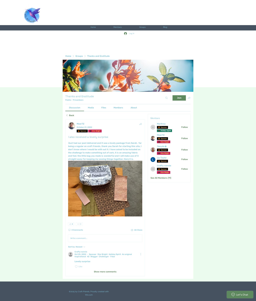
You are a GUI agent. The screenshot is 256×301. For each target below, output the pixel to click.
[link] (74, 107)
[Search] (166, 98)
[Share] (140, 124)
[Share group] (189, 97)
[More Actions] (140, 254)
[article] (105, 198)
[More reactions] (79, 224)
